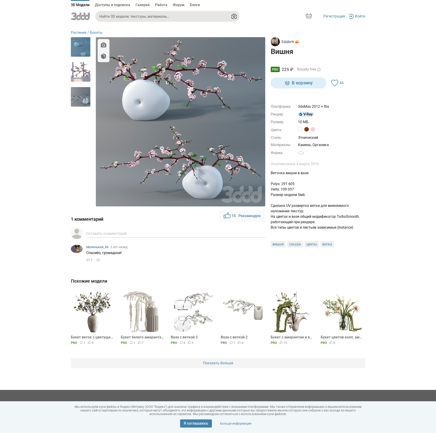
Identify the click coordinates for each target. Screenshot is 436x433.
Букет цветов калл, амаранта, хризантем (342, 337)
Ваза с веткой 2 (234, 337)
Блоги (195, 5)
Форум (178, 5)
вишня (278, 244)
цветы (311, 244)
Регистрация (334, 16)
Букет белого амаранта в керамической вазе (142, 337)
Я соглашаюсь (196, 423)
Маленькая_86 (97, 247)
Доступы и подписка (112, 5)
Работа (161, 5)
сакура (295, 244)
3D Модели (80, 5)
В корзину (302, 83)
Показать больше (218, 363)
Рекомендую (246, 216)
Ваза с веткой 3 (184, 337)
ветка (327, 244)
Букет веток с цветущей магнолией (92, 337)
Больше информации (235, 423)
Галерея (143, 5)
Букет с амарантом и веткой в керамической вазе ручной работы (292, 337)
